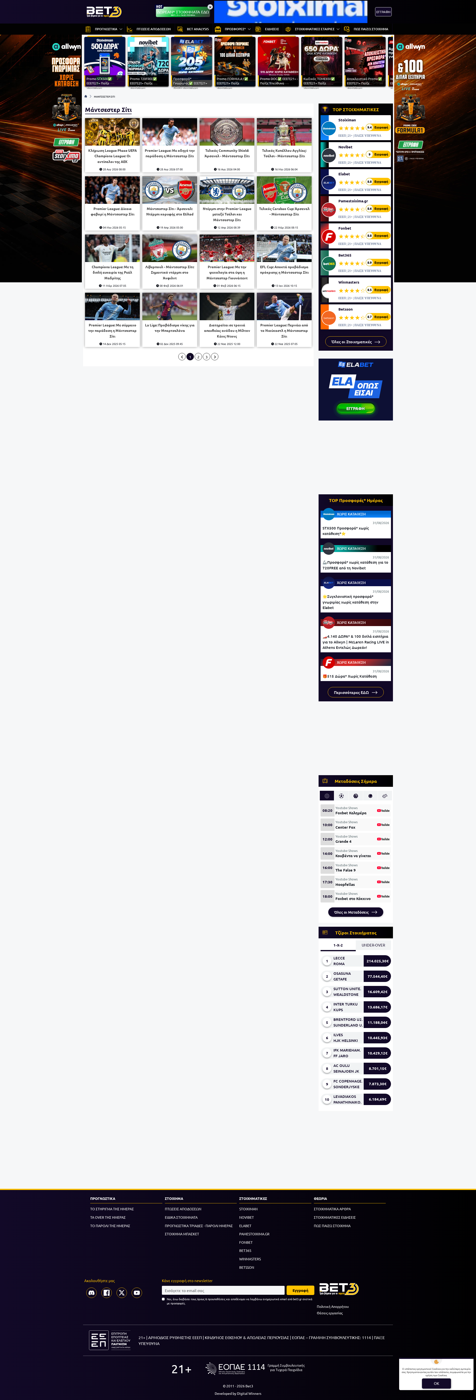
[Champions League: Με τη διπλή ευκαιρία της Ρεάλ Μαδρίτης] (112, 248)
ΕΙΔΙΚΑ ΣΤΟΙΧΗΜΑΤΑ (181, 1217)
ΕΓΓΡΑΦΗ (383, 12)
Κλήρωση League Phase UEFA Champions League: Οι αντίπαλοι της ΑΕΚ (112, 156)
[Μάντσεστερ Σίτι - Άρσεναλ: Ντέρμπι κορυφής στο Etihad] (169, 190)
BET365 (245, 1250)
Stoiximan (347, 119)
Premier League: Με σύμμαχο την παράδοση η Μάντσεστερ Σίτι (112, 330)
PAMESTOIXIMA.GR (254, 1234)
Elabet (344, 173)
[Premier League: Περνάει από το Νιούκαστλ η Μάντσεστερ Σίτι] (284, 306)
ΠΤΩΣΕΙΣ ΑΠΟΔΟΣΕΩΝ (183, 1209)
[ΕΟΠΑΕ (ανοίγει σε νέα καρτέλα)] (255, 1368)
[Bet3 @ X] (122, 1293)
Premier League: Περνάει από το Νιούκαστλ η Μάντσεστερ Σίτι (284, 330)
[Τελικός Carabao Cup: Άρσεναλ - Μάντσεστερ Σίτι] (284, 190)
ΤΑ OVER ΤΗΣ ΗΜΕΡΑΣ (108, 1217)
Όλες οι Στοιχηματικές (352, 341)
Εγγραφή (300, 1290)
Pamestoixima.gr (353, 200)
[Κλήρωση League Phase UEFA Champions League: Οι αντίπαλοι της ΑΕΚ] (112, 132)
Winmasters (348, 282)
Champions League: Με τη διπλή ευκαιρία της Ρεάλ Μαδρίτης (112, 272)
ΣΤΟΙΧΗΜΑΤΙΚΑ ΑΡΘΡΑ (332, 1209)
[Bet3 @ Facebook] (106, 1293)
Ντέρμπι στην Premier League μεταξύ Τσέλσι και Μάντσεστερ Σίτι (227, 214)
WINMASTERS (250, 1259)
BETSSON (246, 1267)
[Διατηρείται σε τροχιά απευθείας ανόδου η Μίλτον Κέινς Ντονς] (227, 306)
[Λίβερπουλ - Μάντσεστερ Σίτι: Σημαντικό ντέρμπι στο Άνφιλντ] (169, 248)
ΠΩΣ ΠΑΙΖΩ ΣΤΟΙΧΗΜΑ (332, 1225)
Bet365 (345, 255)
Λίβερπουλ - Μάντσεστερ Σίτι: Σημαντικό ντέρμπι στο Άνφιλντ (169, 272)
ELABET (245, 1225)
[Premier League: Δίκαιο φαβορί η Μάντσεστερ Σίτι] (112, 190)
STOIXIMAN (248, 1209)
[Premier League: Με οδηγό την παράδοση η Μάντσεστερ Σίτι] (169, 132)
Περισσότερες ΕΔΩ (352, 692)
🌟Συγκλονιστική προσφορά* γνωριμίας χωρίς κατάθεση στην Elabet (350, 602)
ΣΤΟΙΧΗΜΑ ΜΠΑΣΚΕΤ (182, 1234)
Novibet (345, 146)
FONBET (246, 1242)
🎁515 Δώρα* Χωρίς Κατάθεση (350, 676)
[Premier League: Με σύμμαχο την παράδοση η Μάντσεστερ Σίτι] (112, 306)
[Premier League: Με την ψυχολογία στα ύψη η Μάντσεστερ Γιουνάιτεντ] (227, 248)
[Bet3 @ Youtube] (137, 1293)
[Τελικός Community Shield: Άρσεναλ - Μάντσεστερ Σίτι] (227, 132)
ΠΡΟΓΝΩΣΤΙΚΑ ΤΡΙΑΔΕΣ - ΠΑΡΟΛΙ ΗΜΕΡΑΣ (199, 1225)
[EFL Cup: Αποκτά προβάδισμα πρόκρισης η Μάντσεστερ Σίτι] (284, 248)
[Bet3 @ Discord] (91, 1293)
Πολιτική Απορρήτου (333, 1306)
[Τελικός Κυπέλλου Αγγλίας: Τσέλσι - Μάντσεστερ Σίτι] (284, 132)
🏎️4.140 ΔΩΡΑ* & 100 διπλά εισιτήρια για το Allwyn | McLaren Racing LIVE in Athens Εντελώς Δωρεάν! (356, 642)
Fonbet (344, 228)
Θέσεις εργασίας (330, 1313)
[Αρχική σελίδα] (85, 96)
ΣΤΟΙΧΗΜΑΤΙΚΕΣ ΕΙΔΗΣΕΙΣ (335, 1217)
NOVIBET (246, 1217)
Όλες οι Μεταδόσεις (352, 912)
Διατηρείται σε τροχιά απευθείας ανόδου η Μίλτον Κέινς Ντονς (227, 330)
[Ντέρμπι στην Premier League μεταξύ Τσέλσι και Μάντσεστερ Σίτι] (227, 190)
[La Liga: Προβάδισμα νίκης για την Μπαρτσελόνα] (169, 306)
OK (436, 1383)
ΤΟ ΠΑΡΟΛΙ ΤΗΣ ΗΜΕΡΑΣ (110, 1225)
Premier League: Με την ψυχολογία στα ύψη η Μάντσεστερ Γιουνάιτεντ (227, 272)
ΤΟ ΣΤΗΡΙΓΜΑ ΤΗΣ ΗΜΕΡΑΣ (112, 1209)
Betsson (345, 309)
